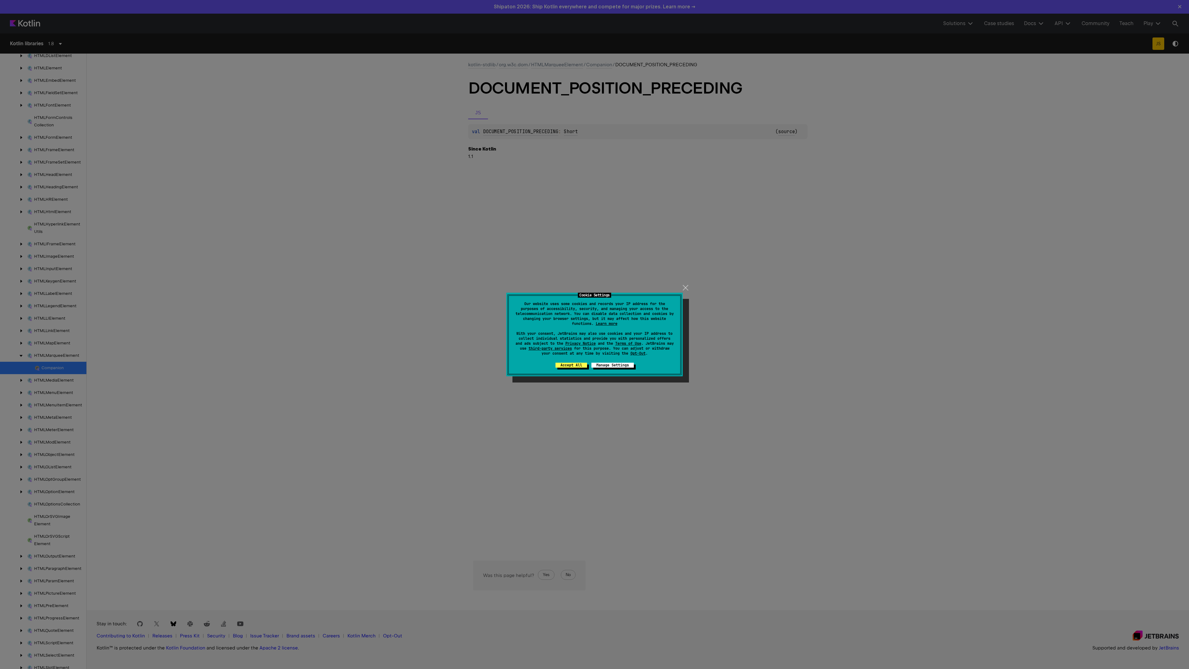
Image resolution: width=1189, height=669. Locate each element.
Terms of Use (628, 343)
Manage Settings (612, 365)
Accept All (571, 365)
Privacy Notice (580, 343)
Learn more (606, 323)
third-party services (550, 348)
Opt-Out (638, 353)
